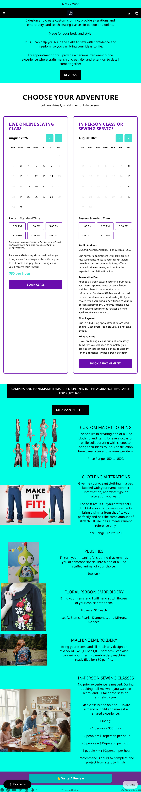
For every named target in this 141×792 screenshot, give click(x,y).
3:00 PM (17, 226)
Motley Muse (135, 789)
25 (28, 196)
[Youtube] (14, 790)
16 (13, 186)
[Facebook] (2, 790)
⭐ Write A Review (70, 778)
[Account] (129, 13)
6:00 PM (17, 235)
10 (21, 176)
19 (36, 186)
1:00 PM (86, 226)
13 (44, 176)
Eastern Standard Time (24, 218)
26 (36, 196)
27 (44, 196)
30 (13, 207)
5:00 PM (53, 226)
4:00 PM (35, 226)
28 (51, 196)
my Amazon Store (70, 410)
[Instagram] (8, 790)
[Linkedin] (26, 790)
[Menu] (4, 13)
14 (51, 176)
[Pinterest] (32, 790)
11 (28, 176)
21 (51, 186)
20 (44, 186)
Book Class (36, 284)
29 (59, 196)
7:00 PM (35, 235)
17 (21, 186)
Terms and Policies (70, 790)
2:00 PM (105, 226)
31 (21, 207)
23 (13, 196)
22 (59, 186)
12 (36, 176)
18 (28, 186)
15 (59, 176)
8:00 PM (53, 235)
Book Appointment (105, 363)
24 (21, 196)
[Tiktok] (20, 790)
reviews (70, 75)
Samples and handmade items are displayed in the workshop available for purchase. (70, 391)
